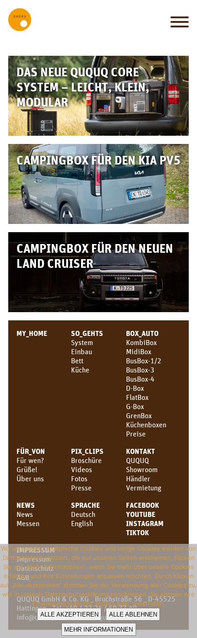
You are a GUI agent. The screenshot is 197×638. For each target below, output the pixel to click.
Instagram (145, 523)
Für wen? (30, 460)
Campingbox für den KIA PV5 (98, 159)
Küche (80, 369)
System (82, 342)
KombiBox (141, 342)
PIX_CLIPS (87, 451)
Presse (81, 487)
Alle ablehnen (133, 614)
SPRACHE (85, 505)
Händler (138, 478)
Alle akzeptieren (69, 614)
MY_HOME (31, 333)
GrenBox (139, 415)
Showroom (142, 469)
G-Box (135, 406)
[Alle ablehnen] (185, 590)
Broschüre (86, 460)
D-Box (135, 388)
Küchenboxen (146, 424)
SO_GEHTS (87, 333)
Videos (81, 469)
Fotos (79, 478)
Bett (77, 360)
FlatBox (137, 397)
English (82, 523)
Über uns (30, 478)
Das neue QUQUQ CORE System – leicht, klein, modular (82, 86)
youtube (140, 514)
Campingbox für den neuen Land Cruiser (94, 255)
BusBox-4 (140, 378)
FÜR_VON (30, 451)
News (25, 505)
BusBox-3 (140, 369)
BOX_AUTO (142, 333)
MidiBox (138, 351)
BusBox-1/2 (143, 360)
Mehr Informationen (98, 629)
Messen (27, 523)
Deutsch (83, 514)
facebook (142, 505)
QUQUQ (137, 460)
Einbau (81, 351)
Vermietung (143, 487)
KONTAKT (140, 451)
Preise (136, 433)
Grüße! (26, 469)
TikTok (137, 532)
